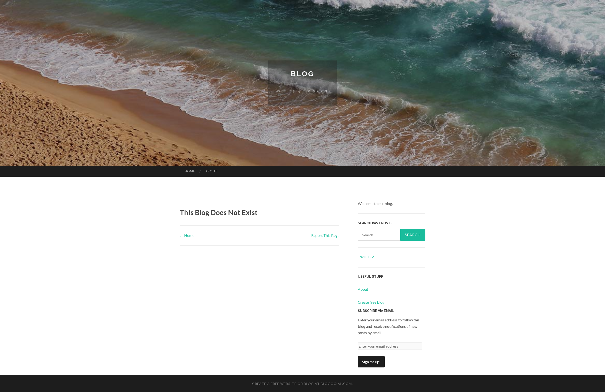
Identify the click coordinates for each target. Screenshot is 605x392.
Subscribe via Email (376, 311)
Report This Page (325, 235)
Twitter (366, 257)
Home (190, 171)
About (211, 171)
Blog (302, 74)
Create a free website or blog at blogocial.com (302, 384)
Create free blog (371, 302)
